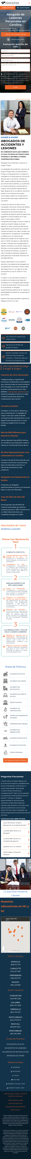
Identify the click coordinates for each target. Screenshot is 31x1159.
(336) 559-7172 (15, 978)
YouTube (16, 1079)
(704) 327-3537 (15, 971)
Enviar (15, 87)
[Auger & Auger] (10, 3)
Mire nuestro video (17, 39)
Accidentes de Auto (15, 1044)
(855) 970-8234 (8, 7)
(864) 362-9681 (15, 1034)
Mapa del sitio (15, 1110)
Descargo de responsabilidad (15, 1107)
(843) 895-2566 (15, 999)
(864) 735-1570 (15, 1012)
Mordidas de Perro (15, 1056)
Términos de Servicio (15, 1103)
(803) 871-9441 (15, 1027)
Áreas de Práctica (15, 1038)
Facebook (16, 1067)
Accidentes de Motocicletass (15, 1052)
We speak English (23, 7)
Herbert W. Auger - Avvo (16, 1084)
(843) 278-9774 (15, 1020)
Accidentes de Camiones (15, 1048)
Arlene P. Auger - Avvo (16, 1088)
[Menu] (29, 3)
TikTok (16, 1075)
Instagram (16, 1071)
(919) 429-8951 (15, 985)
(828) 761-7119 (15, 965)
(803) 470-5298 (15, 1005)
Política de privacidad (15, 1100)
